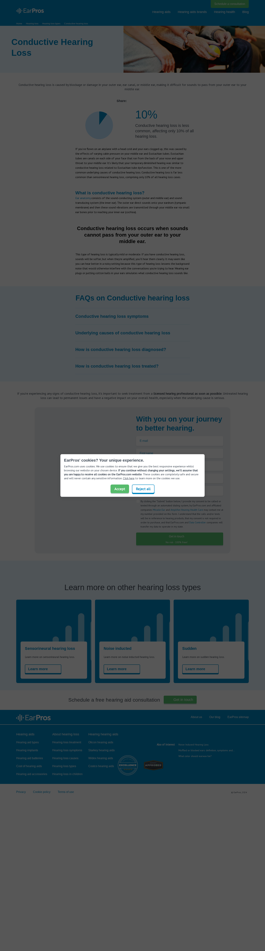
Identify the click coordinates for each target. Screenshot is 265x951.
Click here (128, 478)
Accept (119, 489)
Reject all (143, 489)
